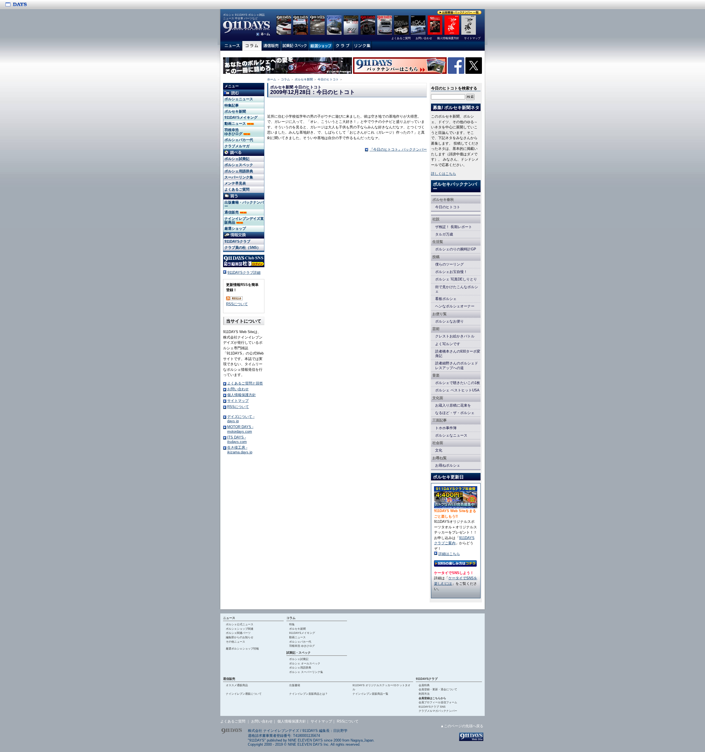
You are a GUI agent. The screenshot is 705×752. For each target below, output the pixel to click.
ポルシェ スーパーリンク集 (306, 671)
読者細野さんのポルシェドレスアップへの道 (456, 365)
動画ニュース (235, 123)
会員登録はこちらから (432, 698)
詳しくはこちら (443, 174)
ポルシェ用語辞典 (238, 171)
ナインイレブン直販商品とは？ (308, 693)
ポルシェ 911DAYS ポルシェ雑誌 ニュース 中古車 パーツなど (244, 16)
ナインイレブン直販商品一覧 (370, 693)
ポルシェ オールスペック (304, 663)
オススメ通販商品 (237, 685)
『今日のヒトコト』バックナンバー (398, 149)
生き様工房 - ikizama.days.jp (239, 449)
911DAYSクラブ (237, 241)
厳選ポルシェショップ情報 (242, 648)
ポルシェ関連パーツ (238, 632)
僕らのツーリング (449, 264)
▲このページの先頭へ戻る (461, 726)
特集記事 (231, 105)
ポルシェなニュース (451, 435)
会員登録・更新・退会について (438, 689)
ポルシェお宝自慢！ (451, 272)
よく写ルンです (447, 344)
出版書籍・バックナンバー (244, 204)
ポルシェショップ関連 (239, 628)
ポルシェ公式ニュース (239, 624)
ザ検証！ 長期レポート (453, 227)
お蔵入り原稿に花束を (453, 405)
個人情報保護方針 (241, 395)
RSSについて (237, 304)
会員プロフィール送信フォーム (438, 702)
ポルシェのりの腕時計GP (455, 249)
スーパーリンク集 (238, 177)
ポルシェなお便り (449, 321)
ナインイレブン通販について (244, 693)
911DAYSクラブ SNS (432, 706)
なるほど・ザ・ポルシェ (454, 413)
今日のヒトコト (328, 79)
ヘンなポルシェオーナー (454, 306)
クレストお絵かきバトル (454, 336)
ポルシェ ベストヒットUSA (457, 390)
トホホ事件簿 (446, 428)
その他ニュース (235, 641)
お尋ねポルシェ (447, 465)
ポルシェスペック (238, 165)
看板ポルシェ (446, 299)
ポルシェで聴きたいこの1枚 (457, 383)
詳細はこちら (449, 554)
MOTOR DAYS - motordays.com (240, 429)
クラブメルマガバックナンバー (438, 710)
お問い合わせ (238, 389)
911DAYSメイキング (240, 117)
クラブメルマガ (237, 146)
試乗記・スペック (298, 652)
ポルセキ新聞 (304, 79)
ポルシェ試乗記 (237, 159)
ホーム (271, 79)
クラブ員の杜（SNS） (242, 247)
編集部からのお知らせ (239, 637)
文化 (438, 450)
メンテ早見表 (235, 183)
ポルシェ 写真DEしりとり (456, 279)
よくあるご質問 (237, 189)
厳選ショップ (235, 228)
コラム (285, 79)
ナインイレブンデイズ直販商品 (244, 220)
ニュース (229, 618)
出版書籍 (294, 685)
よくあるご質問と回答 (245, 383)
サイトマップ (238, 401)
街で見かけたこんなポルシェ (456, 289)
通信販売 (232, 212)
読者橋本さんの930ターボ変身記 (457, 353)
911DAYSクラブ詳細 (244, 272)
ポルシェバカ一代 (238, 140)
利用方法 (424, 693)
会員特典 (424, 685)
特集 (292, 624)
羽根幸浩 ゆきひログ (233, 132)
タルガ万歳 (444, 234)
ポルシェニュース (238, 99)
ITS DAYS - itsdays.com (237, 439)
